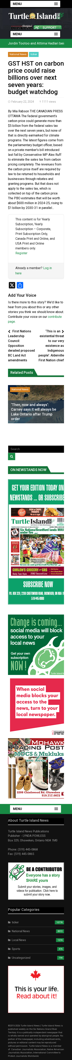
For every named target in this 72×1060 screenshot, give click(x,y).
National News (18, 54)
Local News (19, 940)
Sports (16, 948)
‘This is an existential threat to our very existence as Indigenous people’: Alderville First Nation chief (51, 345)
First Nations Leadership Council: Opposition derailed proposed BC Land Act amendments (21, 345)
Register (21, 253)
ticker (34, 54)
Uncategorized (21, 957)
